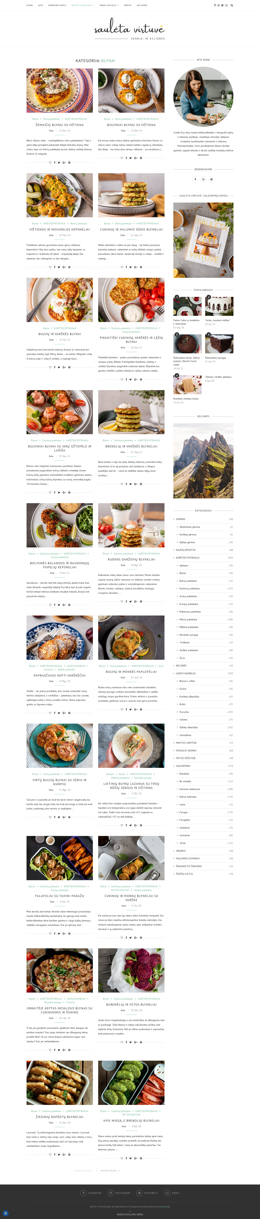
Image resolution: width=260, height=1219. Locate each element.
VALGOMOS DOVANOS (204, 858)
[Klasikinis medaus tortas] (187, 384)
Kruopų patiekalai (131, 331)
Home (30, 5)
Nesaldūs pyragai (142, 778)
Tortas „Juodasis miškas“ (217, 320)
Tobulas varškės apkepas (218, 376)
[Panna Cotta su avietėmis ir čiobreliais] (187, 306)
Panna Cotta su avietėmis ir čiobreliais (186, 322)
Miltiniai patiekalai (120, 778)
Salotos (206, 719)
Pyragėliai (206, 819)
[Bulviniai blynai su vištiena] (131, 90)
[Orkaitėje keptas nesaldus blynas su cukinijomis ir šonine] (60, 970)
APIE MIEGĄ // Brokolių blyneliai (131, 1121)
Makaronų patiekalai (206, 611)
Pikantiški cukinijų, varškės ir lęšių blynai (131, 340)
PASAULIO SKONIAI (204, 750)
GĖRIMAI (204, 519)
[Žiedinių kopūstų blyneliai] (60, 1083)
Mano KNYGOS (108, 5)
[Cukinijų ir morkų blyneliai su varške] (131, 858)
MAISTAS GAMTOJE (204, 742)
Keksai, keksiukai (206, 796)
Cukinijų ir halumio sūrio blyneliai (131, 229)
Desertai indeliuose (206, 789)
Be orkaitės (206, 781)
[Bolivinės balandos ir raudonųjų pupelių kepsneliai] (60, 525)
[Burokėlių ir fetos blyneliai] (131, 970)
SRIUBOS (204, 850)
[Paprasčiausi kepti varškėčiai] (60, 638)
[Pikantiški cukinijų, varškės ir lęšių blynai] (131, 300)
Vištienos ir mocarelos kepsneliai (59, 229)
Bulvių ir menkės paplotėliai (131, 672)
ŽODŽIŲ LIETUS (204, 873)
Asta (51, 130)
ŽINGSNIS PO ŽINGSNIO (204, 866)
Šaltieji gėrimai (206, 542)
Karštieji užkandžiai (206, 696)
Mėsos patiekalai (78, 223)
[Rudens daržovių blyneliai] (131, 525)
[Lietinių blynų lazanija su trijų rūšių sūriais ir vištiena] (131, 746)
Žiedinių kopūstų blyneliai (59, 1117)
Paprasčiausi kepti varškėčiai (60, 675)
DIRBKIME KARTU (57, 5)
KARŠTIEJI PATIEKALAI (76, 119)
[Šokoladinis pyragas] (219, 343)
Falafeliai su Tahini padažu (59, 896)
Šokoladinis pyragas (215, 357)
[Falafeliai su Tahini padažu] (60, 858)
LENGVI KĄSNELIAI (76, 666)
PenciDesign (164, 1206)
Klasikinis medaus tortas (185, 398)
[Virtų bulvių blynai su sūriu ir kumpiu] (60, 746)
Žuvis (161, 666)
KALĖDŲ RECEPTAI (204, 549)
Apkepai (110, 774)
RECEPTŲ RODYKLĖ (82, 5)
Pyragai (206, 812)
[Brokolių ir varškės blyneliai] (131, 412)
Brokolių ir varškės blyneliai (131, 446)
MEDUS (128, 5)
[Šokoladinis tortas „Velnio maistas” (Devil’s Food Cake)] (187, 343)
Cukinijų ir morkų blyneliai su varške (131, 898)
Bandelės (206, 773)
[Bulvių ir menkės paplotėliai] (131, 638)
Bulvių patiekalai (52, 119)
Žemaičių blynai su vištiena (60, 125)
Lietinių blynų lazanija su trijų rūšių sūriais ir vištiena (131, 786)
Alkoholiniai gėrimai (206, 526)
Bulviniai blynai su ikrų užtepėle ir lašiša (59, 448)
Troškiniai (206, 642)
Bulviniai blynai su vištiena (131, 125)
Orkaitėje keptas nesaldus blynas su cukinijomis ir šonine (60, 1010)
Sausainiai (206, 835)
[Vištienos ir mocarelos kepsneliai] (60, 195)
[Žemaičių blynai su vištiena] (60, 90)
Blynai (35, 119)
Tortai (206, 843)
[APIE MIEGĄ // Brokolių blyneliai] (131, 1083)
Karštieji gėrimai (206, 534)
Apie (40, 5)
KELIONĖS (142, 5)
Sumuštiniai (206, 735)
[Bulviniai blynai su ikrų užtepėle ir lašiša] (60, 412)
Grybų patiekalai (206, 596)
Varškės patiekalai (66, 669)
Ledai (206, 804)
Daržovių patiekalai (121, 328)
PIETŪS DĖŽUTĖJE (120, 890)
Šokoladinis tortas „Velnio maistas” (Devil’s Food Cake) (186, 361)
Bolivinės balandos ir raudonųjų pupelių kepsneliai (59, 565)
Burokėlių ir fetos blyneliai (131, 1004)
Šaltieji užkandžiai (206, 727)
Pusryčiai (48, 669)
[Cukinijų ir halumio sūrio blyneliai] (131, 195)
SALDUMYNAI (204, 765)
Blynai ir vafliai (206, 681)
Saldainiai (206, 827)
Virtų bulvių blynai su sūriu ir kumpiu (60, 782)
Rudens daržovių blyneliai (131, 559)
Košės (206, 704)
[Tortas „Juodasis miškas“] (219, 306)
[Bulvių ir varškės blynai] (60, 300)
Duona (206, 688)
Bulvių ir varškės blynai (59, 334)
